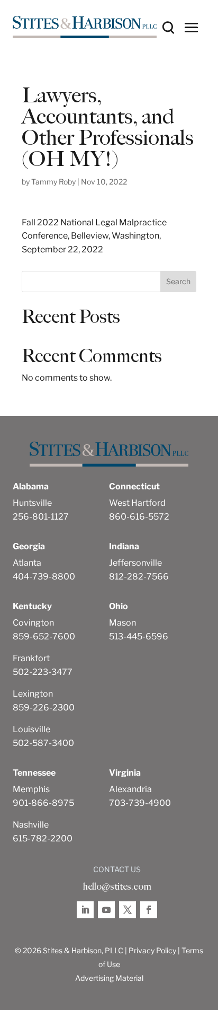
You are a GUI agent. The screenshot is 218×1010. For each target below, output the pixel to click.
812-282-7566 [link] (139, 577)
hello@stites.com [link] (117, 886)
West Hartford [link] (137, 503)
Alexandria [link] (130, 789)
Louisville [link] (31, 729)
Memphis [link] (31, 789)
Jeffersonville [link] (135, 563)
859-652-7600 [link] (44, 636)
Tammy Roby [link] (53, 181)
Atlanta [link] (27, 563)
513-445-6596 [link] (138, 636)
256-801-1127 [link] (41, 517)
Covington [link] (33, 623)
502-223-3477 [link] (42, 672)
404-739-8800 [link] (44, 577)
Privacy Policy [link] (152, 950)
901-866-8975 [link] (43, 803)
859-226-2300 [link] (44, 707)
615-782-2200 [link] (42, 838)
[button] (191, 27)
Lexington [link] (33, 694)
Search (178, 281)
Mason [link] (122, 623)
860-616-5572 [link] (139, 517)
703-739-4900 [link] (140, 803)
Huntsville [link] (32, 503)
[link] (85, 27)
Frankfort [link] (31, 658)
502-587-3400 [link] (43, 743)
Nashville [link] (31, 825)
